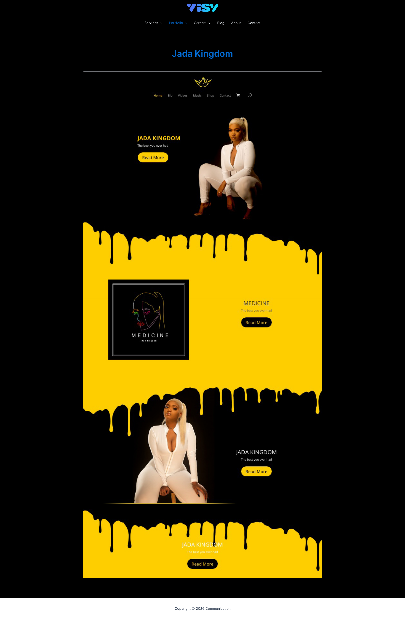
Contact (254, 23)
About (236, 23)
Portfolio (176, 23)
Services (151, 23)
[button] (160, 22)
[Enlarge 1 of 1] (317, 77)
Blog (220, 23)
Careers (200, 23)
